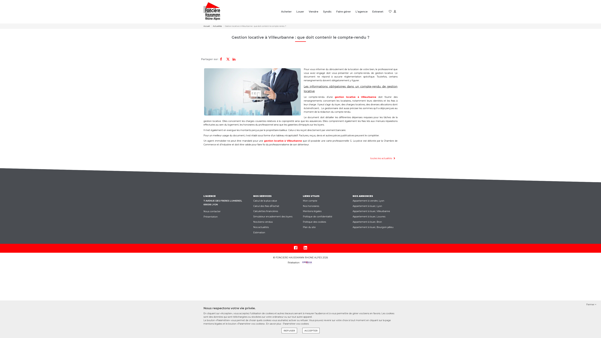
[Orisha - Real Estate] (306, 262)
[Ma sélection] (390, 12)
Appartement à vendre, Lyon (368, 200)
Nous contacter (212, 211)
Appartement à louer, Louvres (369, 216)
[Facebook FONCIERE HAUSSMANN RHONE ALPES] (295, 248)
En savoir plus (274, 323)
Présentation (210, 216)
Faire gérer (343, 11)
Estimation (259, 232)
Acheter (286, 11)
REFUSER (289, 330)
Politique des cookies (314, 221)
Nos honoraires (311, 206)
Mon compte (310, 200)
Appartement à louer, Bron (367, 221)
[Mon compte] (395, 12)
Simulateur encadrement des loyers (272, 216)
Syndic (327, 11)
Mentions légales (312, 211)
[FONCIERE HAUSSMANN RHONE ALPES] (213, 12)
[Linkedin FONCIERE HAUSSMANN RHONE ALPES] (305, 248)
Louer (300, 11)
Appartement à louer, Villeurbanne (371, 211)
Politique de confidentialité (317, 216)
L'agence (362, 11)
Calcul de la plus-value (265, 200)
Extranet (377, 11)
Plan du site (309, 227)
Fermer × (591, 304)
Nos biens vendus (263, 221)
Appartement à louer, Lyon (367, 206)
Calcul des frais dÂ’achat (266, 206)
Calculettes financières (265, 211)
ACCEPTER (311, 330)
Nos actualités (261, 227)
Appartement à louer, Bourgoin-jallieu (373, 227)
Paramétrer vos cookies (296, 323)
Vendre (313, 11)
